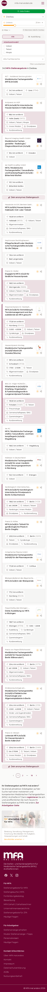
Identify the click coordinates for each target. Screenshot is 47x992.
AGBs (6, 972)
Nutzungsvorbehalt (13, 976)
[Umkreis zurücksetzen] (42, 22)
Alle (12, 37)
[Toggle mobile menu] (43, 3)
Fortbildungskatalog (14, 896)
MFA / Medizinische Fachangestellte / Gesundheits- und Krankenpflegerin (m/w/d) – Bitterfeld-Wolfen (19, 172)
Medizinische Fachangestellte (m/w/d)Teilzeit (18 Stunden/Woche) (19, 350)
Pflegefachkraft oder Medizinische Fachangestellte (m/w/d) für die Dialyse (19, 245)
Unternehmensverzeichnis (16, 908)
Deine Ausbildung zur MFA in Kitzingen (17, 612)
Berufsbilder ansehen (13, 839)
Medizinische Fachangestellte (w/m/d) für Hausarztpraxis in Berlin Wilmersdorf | (19, 655)
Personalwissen (11, 938)
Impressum (9, 964)
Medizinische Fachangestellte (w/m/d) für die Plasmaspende (19, 556)
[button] (23, 17)
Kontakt (7, 960)
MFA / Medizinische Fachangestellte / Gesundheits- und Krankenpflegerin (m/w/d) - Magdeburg (19, 435)
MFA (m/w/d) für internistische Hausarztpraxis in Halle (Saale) (19, 106)
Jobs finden (25, 11)
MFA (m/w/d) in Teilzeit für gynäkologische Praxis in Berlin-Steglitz (17, 526)
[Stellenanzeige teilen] (41, 84)
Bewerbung (9, 900)
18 (32, 775)
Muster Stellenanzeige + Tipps (18, 934)
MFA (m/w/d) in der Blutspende (19, 581)
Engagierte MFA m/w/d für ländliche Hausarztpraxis (17, 275)
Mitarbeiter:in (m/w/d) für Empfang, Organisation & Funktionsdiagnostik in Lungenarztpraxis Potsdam (17, 390)
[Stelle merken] (37, 84)
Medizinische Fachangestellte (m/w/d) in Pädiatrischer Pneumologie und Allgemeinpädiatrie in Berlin (19, 695)
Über (14, 955)
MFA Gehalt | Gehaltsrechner (17, 904)
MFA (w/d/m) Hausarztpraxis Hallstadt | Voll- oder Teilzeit (18, 208)
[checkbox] (4, 46)
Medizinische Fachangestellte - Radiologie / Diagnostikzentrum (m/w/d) (17, 143)
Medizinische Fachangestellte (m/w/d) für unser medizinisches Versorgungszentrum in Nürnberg (19, 464)
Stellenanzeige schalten (15, 930)
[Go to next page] (36, 775)
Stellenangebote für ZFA (15, 913)
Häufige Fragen (11, 917)
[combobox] (22, 59)
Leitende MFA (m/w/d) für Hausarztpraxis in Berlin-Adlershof (15, 738)
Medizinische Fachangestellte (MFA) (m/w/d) (19, 80)
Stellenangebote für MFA (16, 888)
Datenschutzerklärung (15, 968)
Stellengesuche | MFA (14, 892)
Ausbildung (35, 37)
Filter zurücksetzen (37, 64)
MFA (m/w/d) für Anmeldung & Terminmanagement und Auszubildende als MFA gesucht (19, 312)
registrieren (32, 797)
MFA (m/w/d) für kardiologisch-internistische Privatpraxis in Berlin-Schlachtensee (19, 492)
